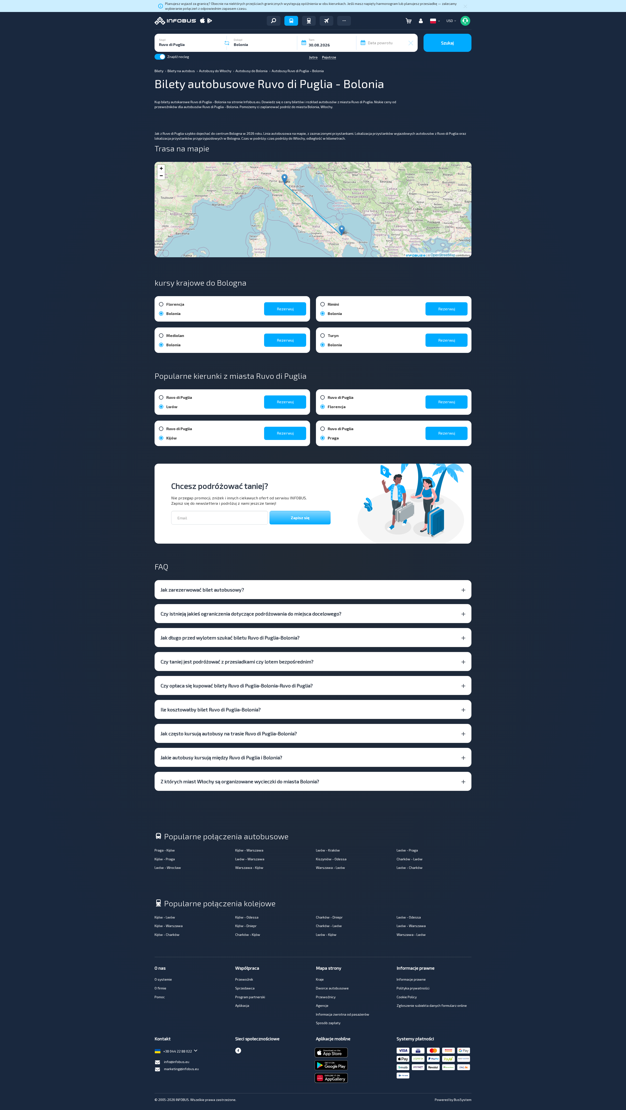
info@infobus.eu (176, 1062)
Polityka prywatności (413, 988)
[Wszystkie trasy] (273, 21)
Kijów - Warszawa (249, 850)
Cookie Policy (407, 997)
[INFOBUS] (175, 21)
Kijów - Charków (167, 934)
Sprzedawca (245, 988)
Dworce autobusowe (332, 988)
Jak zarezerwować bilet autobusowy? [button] (202, 590)
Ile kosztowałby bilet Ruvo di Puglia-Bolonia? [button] (211, 709)
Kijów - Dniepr (246, 926)
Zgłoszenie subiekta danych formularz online (432, 1005)
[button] (344, 21)
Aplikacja (242, 1005)
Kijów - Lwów (165, 917)
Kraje (320, 979)
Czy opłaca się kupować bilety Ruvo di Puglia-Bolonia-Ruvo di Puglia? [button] (237, 685)
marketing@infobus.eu (181, 1069)
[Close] (465, 6)
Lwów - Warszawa (249, 859)
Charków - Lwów (410, 859)
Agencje (322, 1005)
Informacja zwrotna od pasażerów (342, 1014)
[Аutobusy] (291, 21)
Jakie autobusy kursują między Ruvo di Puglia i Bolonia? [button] (221, 757)
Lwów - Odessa (409, 917)
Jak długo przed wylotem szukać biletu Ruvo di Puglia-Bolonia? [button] (230, 637)
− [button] (161, 176)
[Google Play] (209, 21)
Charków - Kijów (247, 934)
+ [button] (161, 168)
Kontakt (163, 1038)
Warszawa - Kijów (249, 867)
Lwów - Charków (410, 867)
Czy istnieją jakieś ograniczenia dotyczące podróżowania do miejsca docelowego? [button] (251, 614)
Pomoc (160, 997)
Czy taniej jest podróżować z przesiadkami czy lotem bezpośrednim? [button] (237, 661)
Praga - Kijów (165, 850)
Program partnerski (250, 997)
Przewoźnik (244, 979)
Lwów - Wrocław (168, 867)
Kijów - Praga (165, 859)
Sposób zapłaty (328, 1023)
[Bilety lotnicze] (326, 21)
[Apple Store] (202, 21)
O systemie (163, 979)
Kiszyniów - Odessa (331, 859)
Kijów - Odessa (246, 917)
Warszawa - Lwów (330, 867)
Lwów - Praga (407, 850)
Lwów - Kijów (326, 934)
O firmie (160, 988)
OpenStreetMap (443, 254)
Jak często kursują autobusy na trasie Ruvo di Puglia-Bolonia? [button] (229, 733)
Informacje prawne (411, 979)
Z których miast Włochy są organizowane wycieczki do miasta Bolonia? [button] (240, 781)
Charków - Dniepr (329, 917)
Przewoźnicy (325, 997)
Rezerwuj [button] (285, 308)
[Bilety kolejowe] (309, 21)
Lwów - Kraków (328, 850)
